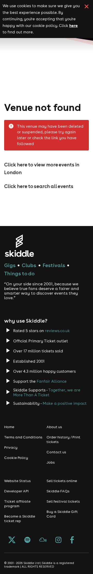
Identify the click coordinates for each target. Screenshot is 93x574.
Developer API (16, 491)
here (73, 25)
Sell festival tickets (63, 501)
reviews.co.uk (57, 330)
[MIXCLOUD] (43, 540)
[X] (12, 540)
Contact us (56, 452)
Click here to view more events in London (41, 168)
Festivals (54, 265)
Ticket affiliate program (17, 503)
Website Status (17, 480)
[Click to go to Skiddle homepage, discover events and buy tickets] (19, 245)
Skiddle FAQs (58, 491)
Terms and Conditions (23, 437)
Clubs (29, 265)
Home (9, 427)
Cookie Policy (16, 457)
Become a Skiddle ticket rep (19, 518)
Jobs (51, 462)
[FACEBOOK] (72, 540)
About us (54, 427)
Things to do (19, 273)
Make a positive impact (65, 403)
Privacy (11, 447)
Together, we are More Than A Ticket (46, 392)
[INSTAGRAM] (58, 540)
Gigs (10, 265)
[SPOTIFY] (27, 540)
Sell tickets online (62, 480)
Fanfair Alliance (52, 381)
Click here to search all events (38, 186)
